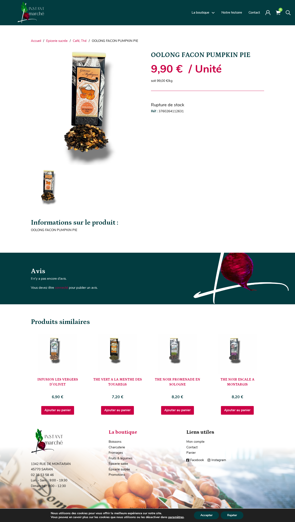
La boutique (200, 12)
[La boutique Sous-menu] (213, 12)
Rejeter (232, 515)
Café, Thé (80, 41)
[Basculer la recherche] (288, 12)
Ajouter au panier (57, 410)
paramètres (176, 517)
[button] (138, 56)
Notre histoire (231, 12)
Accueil (36, 41)
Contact (254, 12)
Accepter (206, 515)
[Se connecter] (268, 12)
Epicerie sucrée (57, 41)
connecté (61, 288)
